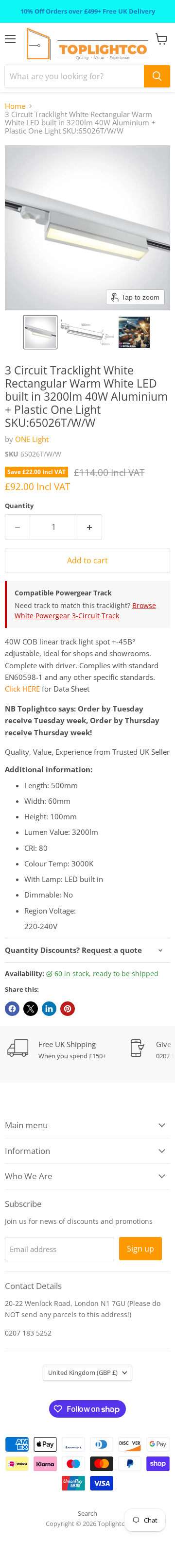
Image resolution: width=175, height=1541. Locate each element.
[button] (40, 332)
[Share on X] (30, 1008)
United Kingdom (83, 1372)
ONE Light (32, 439)
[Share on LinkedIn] (49, 1008)
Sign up (140, 1248)
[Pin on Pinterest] (67, 1008)
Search (87, 1513)
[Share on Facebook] (12, 1008)
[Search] (157, 76)
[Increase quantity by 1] (89, 527)
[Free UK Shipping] (68, 1049)
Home (15, 106)
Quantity (19, 505)
